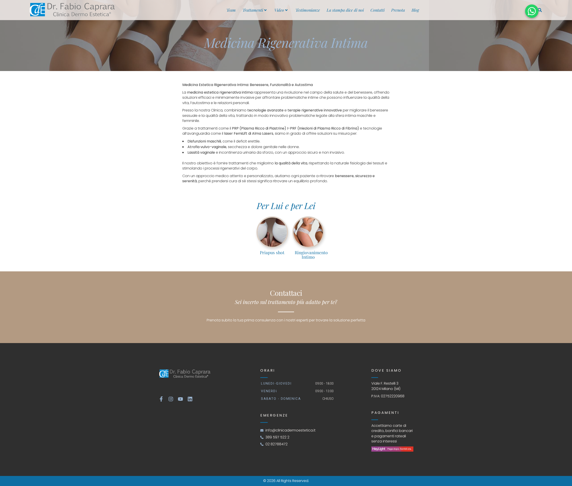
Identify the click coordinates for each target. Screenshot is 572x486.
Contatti (377, 10)
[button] (539, 10)
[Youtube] (180, 399)
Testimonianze (307, 10)
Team (231, 10)
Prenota (398, 10)
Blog (415, 10)
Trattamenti (252, 10)
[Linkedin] (190, 399)
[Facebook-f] (161, 399)
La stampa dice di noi (345, 10)
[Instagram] (170, 399)
